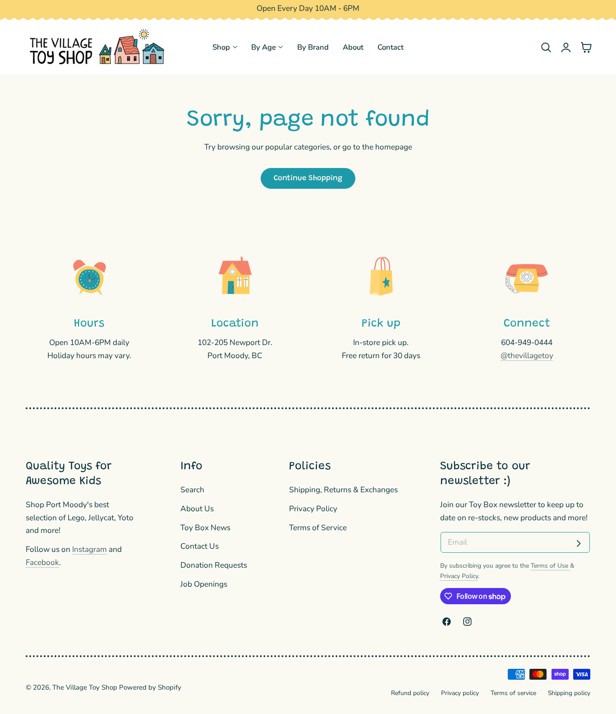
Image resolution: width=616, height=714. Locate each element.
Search (192, 490)
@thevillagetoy (527, 355)
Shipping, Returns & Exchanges (343, 490)
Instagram (89, 549)
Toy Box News (205, 528)
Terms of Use (550, 565)
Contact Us (199, 546)
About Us (197, 509)
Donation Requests (213, 565)
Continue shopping (308, 178)
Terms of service (513, 693)
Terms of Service (318, 528)
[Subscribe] (578, 543)
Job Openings (203, 584)
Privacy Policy (313, 509)
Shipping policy (569, 693)
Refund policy (410, 693)
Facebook (42, 562)
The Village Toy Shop (84, 687)
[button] (546, 47)
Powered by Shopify (150, 687)
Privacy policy (460, 693)
